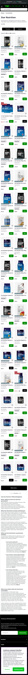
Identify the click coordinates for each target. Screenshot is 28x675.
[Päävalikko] (2, 6)
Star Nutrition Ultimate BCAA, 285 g (9, 317)
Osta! (11, 54)
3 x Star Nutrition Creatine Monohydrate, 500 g (11, 116)
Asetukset (7, 669)
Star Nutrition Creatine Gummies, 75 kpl (10, 228)
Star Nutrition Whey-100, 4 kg (21, 160)
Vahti (25, 76)
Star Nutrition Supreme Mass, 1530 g (9, 183)
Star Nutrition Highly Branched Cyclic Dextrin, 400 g (12, 452)
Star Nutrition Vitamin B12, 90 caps (9, 430)
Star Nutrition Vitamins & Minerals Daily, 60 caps (12, 474)
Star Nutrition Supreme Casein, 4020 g (9, 340)
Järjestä (20, 29)
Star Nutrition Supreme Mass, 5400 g (9, 205)
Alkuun (2, 13)
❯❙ (20, 493)
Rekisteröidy (22, 633)
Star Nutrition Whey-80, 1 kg (7, 138)
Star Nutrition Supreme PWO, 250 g (9, 362)
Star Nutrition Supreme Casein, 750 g (9, 71)
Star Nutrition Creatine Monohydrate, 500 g (11, 295)
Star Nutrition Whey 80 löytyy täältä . (16, 552)
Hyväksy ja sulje (18, 669)
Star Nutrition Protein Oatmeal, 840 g (9, 385)
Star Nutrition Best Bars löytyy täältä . (15, 584)
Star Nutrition (9, 13)
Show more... (14, 488)
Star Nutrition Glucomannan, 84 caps (9, 250)
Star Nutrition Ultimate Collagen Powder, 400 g (11, 48)
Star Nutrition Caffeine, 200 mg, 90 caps (10, 407)
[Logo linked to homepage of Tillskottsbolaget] (12, 6)
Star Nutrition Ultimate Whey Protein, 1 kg (10, 273)
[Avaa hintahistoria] (19, 391)
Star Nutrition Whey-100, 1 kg (7, 160)
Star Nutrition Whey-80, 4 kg (21, 138)
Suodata (8, 29)
